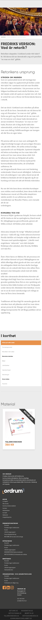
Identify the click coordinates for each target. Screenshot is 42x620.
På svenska (6, 503)
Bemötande (7, 559)
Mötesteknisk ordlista (15, 554)
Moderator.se (27, 611)
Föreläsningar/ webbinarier (11, 527)
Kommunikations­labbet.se (21, 618)
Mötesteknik (7, 541)
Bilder (3, 361)
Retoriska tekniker (7, 356)
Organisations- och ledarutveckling (17, 574)
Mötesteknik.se (15, 613)
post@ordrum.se (21, 600)
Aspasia (4, 383)
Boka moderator (13, 552)
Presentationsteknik (10, 523)
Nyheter (5, 508)
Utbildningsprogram (10, 532)
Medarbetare (6, 510)
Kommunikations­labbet (9, 506)
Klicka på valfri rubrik (8, 342)
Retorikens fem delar (8, 351)
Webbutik (5, 515)
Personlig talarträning (10, 534)
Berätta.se (29, 613)
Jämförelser (5, 365)
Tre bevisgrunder (7, 347)
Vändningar (5, 374)
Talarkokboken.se (11, 616)
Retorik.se (13, 611)
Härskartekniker (8, 570)
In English (5, 501)
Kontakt (5, 512)
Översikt (6, 525)
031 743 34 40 (20, 598)
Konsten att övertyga (13, 536)
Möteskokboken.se (30, 616)
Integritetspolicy (7, 517)
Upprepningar (6, 370)
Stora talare (5, 379)
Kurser (6, 530)
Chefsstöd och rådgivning (11, 583)
